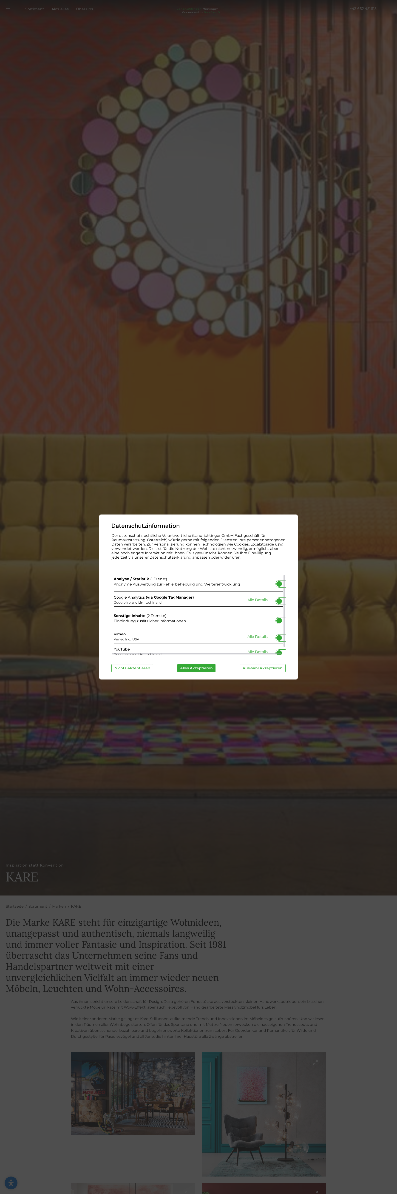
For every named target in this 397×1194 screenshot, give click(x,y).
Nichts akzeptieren (132, 668)
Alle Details (257, 599)
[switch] (279, 582)
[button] (279, 584)
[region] (198, 614)
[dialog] (198, 597)
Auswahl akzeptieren (263, 668)
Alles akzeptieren (196, 668)
